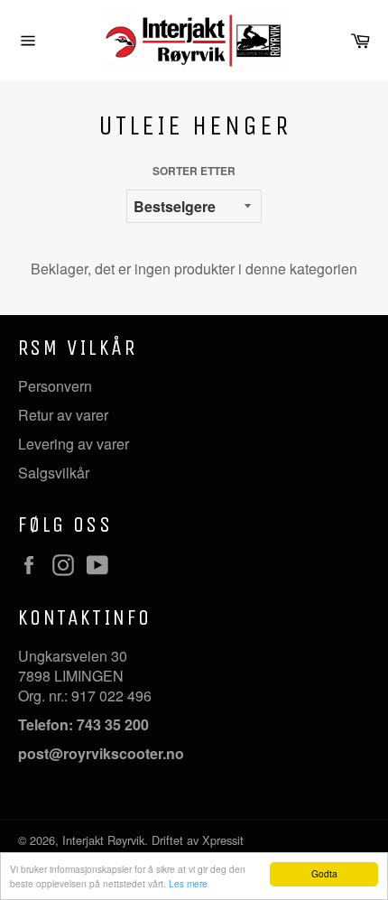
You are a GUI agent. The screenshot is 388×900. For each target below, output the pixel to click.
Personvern (55, 386)
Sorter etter (194, 171)
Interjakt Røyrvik (103, 840)
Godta (324, 873)
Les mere (188, 883)
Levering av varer (73, 443)
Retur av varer (63, 414)
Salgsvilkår (53, 472)
